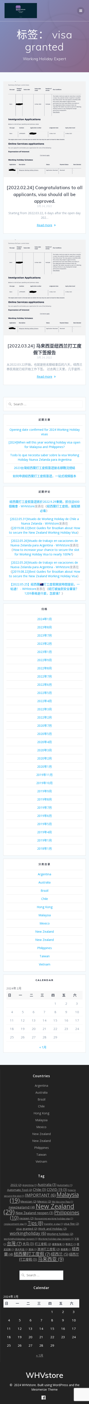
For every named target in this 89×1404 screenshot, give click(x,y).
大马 (28, 1244)
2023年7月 (44, 635)
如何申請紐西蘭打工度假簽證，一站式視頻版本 (44, 476)
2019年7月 (44, 807)
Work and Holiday (52, 1229)
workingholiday (28, 1233)
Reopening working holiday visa (54, 1218)
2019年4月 (44, 832)
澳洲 (33, 1249)
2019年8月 (44, 799)
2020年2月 (44, 758)
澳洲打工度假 (48, 1249)
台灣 (14, 1243)
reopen (26, 1218)
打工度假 (43, 1244)
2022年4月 (44, 701)
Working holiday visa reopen (55, 1238)
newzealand (22, 1207)
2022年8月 (44, 668)
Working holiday (60, 1234)
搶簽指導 (58, 1244)
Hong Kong (44, 907)
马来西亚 (51, 1259)
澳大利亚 (21, 1249)
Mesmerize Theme (44, 1389)
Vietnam (44, 964)
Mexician (29, 1201)
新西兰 (71, 1244)
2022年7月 (44, 676)
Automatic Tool (19, 1190)
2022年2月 (44, 717)
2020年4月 (44, 742)
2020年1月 (44, 766)
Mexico (45, 923)
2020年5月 (44, 734)
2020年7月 (44, 725)
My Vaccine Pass (62, 1201)
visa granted (26, 1229)
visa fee (71, 1224)
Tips (35, 1223)
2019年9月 (44, 791)
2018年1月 (44, 848)
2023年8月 (44, 627)
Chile (44, 899)
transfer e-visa (53, 1223)
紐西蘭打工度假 (32, 1254)
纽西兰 (59, 1254)
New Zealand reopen (34, 1213)
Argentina (44, 874)
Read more (44, 225)
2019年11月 (44, 775)
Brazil (44, 890)
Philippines (44, 948)
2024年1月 (44, 619)
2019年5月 (44, 824)
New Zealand (44, 931)
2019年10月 (44, 783)
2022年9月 (44, 660)
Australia (44, 882)
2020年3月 (44, 750)
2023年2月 (44, 643)
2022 (16, 1185)
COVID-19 (57, 1189)
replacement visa (15, 1223)
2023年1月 (44, 652)
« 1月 (42, 1047)
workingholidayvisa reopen (20, 1238)
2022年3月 (44, 709)
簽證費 (66, 1249)
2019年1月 (44, 840)
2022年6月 (44, 684)
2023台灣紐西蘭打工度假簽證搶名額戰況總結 (44, 468)
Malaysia (44, 915)
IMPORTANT (40, 1195)
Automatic (64, 1185)
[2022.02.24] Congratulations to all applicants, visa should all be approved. (45, 194)
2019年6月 (44, 816)
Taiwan (45, 956)
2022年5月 (44, 693)
